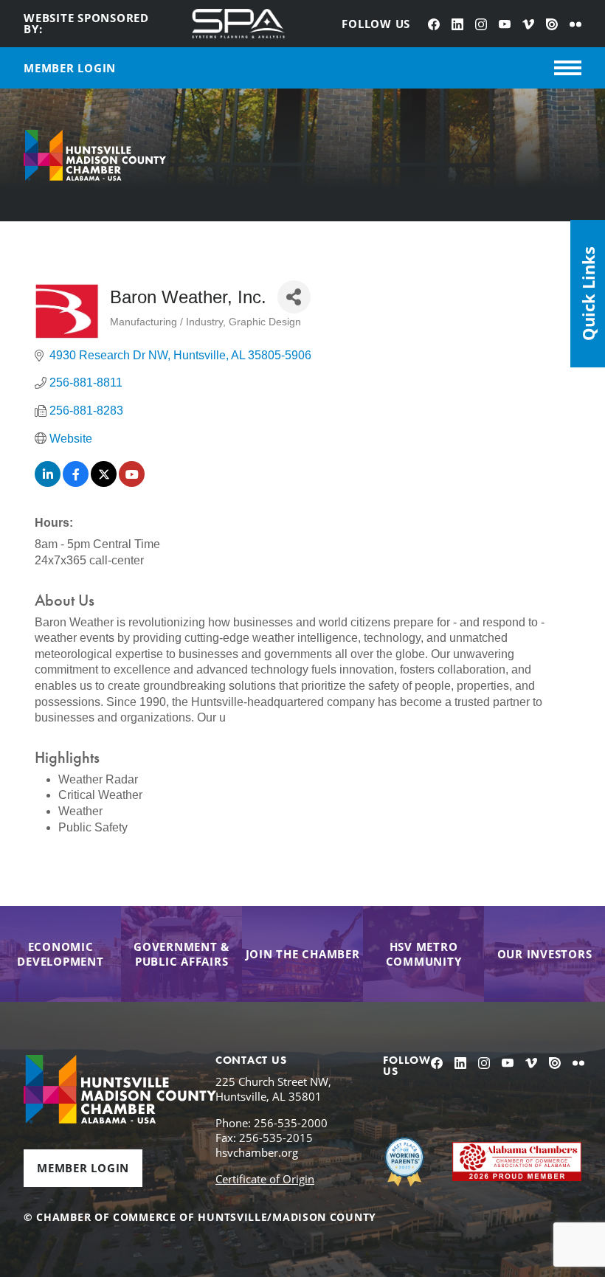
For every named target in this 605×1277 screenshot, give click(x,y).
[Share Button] (294, 297)
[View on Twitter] (104, 483)
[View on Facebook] (76, 483)
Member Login (83, 1167)
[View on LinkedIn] (47, 483)
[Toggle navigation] (567, 67)
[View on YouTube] (132, 483)
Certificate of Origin (264, 1179)
